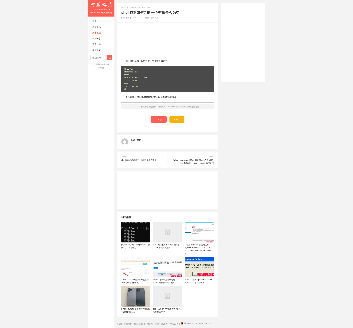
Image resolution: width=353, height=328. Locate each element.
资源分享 (96, 38)
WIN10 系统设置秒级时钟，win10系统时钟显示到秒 (165, 281)
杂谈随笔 (96, 50)
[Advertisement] (167, 40)
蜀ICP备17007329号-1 (170, 323)
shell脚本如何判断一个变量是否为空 (183, 106)
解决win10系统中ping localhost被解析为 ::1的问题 (135, 246)
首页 (94, 20)
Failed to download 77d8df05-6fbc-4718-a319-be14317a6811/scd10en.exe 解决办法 (193, 161)
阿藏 (139, 140)
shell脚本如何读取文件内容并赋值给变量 (138, 160)
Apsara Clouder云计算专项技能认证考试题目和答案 (135, 281)
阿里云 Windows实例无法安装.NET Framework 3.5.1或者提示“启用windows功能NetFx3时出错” (199, 249)
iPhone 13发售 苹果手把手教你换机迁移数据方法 (135, 310)
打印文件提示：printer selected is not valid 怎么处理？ (198, 281)
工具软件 (96, 44)
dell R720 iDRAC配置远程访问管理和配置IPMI (167, 310)
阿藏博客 (101, 8)
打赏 (177, 119)
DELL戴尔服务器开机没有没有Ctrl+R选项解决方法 (166, 246)
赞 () (159, 119)
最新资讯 (96, 26)
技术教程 (96, 32)
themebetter (149, 323)
